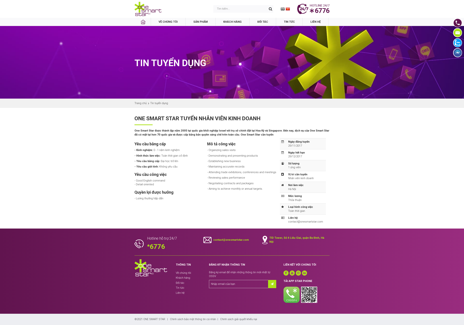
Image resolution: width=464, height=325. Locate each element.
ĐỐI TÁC (262, 21)
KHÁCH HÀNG (232, 21)
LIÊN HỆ (315, 21)
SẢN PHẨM (200, 21)
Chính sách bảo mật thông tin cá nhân (193, 319)
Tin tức (180, 287)
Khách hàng (183, 277)
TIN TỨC (289, 21)
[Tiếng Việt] (288, 8)
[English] (283, 8)
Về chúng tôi (183, 272)
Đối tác (180, 282)
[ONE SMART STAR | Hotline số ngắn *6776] (148, 8)
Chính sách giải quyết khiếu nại (238, 319)
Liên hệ (180, 292)
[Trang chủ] (143, 22)
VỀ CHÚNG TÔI (168, 21)
